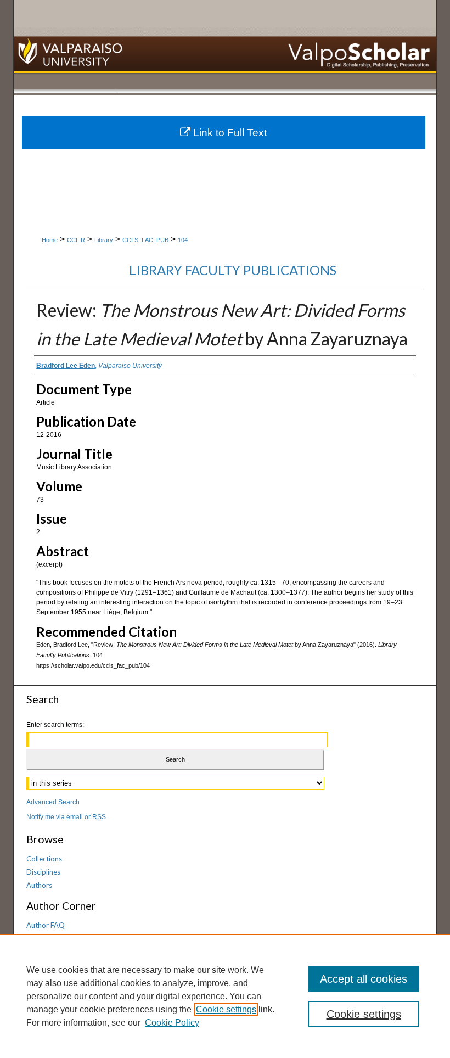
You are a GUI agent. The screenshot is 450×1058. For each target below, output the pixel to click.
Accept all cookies (363, 979)
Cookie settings (226, 1009)
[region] (225, 996)
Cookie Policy (172, 1022)
